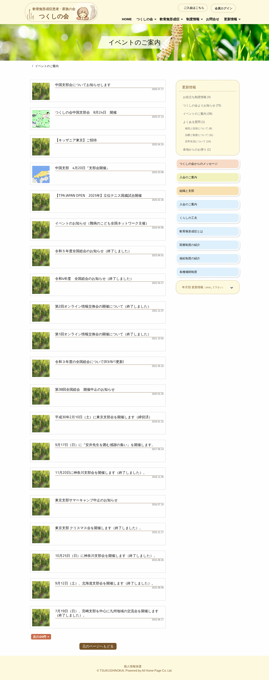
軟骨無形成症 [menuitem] (170, 19)
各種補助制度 (188, 271)
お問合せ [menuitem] (212, 19)
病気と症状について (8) (198, 128)
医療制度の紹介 (190, 244)
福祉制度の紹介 (190, 258)
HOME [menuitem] (127, 19)
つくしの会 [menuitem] (145, 19)
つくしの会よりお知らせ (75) (202, 105)
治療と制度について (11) (199, 135)
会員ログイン (223, 8)
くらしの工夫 (188, 217)
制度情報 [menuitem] (192, 19)
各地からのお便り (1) (197, 149)
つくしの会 (54, 13)
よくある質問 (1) (194, 121)
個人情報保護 (132, 666)
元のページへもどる (98, 646)
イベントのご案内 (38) (197, 113)
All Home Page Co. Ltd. (157, 670)
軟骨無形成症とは (191, 231)
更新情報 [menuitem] (230, 19)
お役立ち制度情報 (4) (197, 97)
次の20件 (39, 637)
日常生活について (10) (198, 141)
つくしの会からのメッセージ (199, 163)
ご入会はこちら (194, 7)
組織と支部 (187, 190)
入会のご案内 (188, 177)
